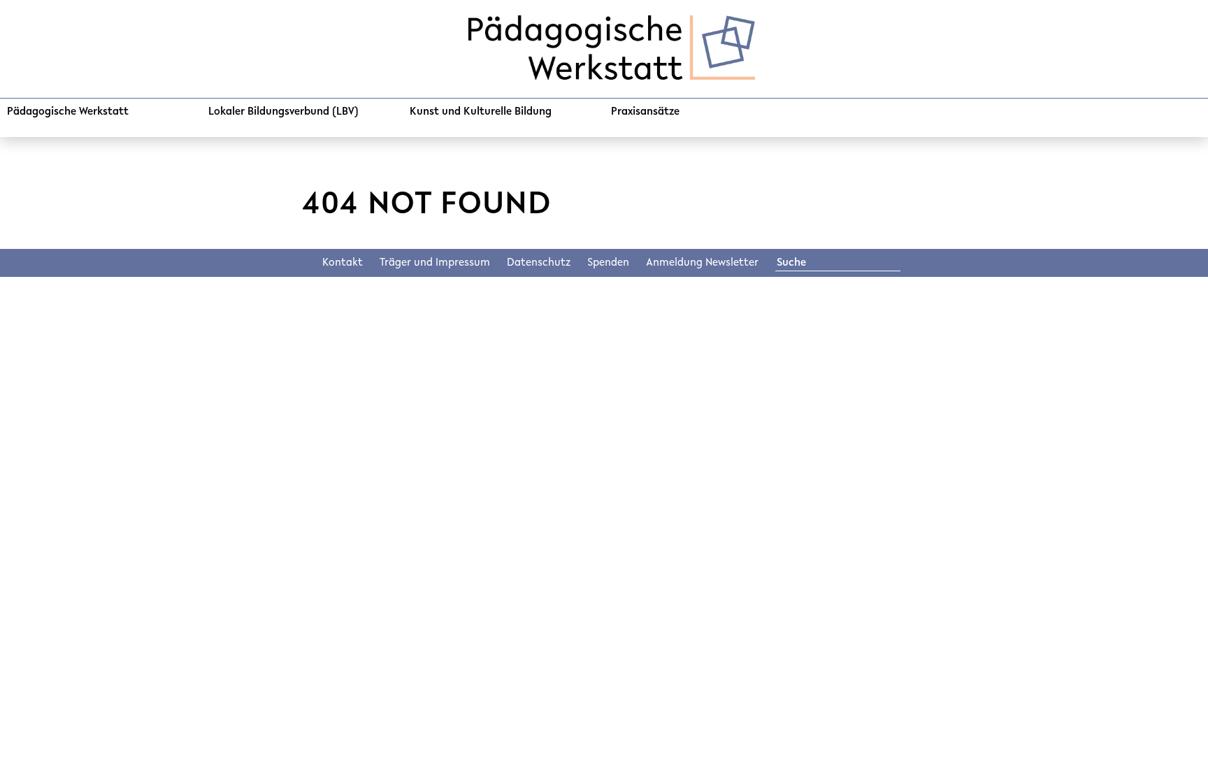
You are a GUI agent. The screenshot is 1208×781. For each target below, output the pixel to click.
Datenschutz (538, 262)
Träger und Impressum (435, 262)
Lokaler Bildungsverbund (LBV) (283, 111)
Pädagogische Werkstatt (68, 111)
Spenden (608, 262)
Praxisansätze (645, 111)
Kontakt (342, 262)
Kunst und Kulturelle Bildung (481, 111)
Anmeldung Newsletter (702, 262)
